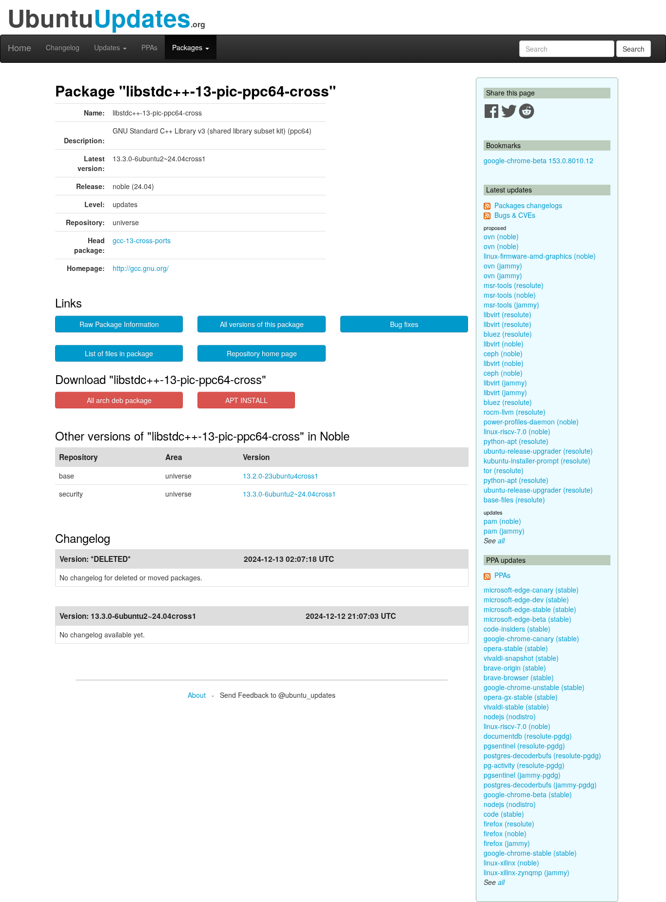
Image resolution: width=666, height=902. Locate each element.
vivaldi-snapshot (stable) (521, 658)
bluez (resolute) (508, 334)
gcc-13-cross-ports (142, 240)
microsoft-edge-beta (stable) (527, 619)
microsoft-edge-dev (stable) (526, 599)
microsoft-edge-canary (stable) (531, 590)
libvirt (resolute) (507, 314)
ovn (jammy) (503, 265)
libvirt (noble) (504, 343)
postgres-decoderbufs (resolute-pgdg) (542, 755)
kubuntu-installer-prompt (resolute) (537, 460)
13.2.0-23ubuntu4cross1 (280, 475)
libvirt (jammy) (505, 382)
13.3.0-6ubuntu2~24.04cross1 (289, 494)
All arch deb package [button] (119, 400)
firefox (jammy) (507, 843)
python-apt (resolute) (516, 441)
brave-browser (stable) (519, 677)
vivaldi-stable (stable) (516, 706)
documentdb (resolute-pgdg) (528, 736)
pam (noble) (502, 521)
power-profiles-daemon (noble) (531, 421)
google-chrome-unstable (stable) (534, 687)
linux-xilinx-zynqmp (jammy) (526, 872)
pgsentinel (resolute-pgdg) (524, 745)
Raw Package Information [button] (119, 324)
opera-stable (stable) (516, 648)
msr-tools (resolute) (514, 285)
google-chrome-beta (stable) (528, 794)
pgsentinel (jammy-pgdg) (522, 775)
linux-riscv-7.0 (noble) (517, 431)
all (501, 540)
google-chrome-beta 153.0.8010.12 (538, 160)
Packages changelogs (528, 205)
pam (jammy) (504, 531)
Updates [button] (108, 47)
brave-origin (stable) (515, 667)
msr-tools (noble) (510, 295)
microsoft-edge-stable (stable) (530, 609)
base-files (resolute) (514, 499)
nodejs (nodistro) (510, 716)
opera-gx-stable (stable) (521, 697)
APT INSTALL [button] (246, 400)
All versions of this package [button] (262, 324)
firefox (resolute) (509, 823)
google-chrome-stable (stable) (530, 853)
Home (19, 47)
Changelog (62, 47)
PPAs (149, 47)
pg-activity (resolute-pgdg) (524, 765)
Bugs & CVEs (514, 215)
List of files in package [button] (119, 353)
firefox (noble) (505, 833)
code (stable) (504, 814)
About (197, 695)
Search (634, 49)
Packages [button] (188, 47)
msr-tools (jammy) (511, 304)
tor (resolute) (504, 470)
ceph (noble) (503, 353)
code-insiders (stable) (517, 628)
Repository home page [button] (262, 353)
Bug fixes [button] (404, 324)
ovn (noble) (501, 236)
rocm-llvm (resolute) (515, 412)
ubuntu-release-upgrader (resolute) (538, 451)
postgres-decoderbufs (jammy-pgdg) (540, 784)
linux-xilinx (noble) (511, 862)
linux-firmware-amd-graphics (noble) (540, 256)
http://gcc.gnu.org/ (141, 268)
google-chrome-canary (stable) (531, 638)
